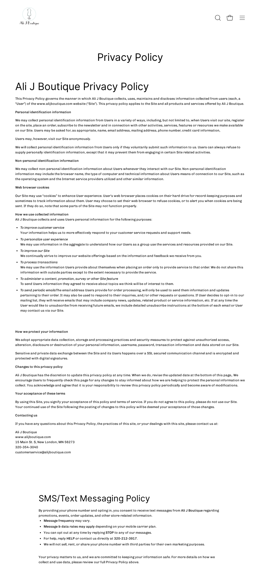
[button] (217, 17)
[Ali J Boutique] (29, 18)
